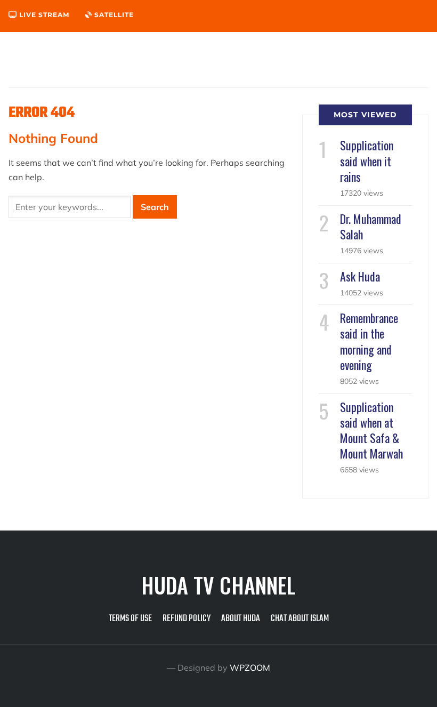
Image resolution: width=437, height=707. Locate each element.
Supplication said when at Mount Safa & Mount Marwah (371, 430)
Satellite (113, 15)
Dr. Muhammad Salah (370, 226)
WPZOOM (250, 667)
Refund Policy (187, 618)
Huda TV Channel (218, 585)
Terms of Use (130, 618)
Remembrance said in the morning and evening (369, 341)
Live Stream (43, 15)
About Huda (240, 618)
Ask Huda (360, 276)
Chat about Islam (300, 618)
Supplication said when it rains (366, 160)
